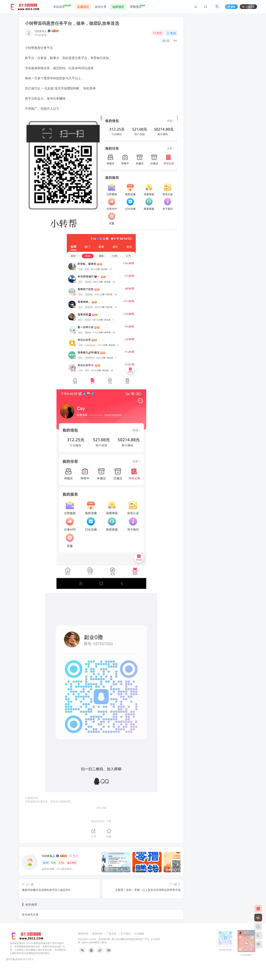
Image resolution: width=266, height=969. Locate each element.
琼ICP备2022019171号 (18, 959)
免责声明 (97, 933)
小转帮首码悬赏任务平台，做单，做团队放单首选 (72, 23)
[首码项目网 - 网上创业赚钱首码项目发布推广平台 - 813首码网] (27, 935)
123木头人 (40, 31)
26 (47, 862)
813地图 (139, 933)
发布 (233, 6)
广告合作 (111, 933)
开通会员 (250, 6)
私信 (173, 33)
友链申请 (83, 933)
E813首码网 (90, 942)
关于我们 (126, 933)
